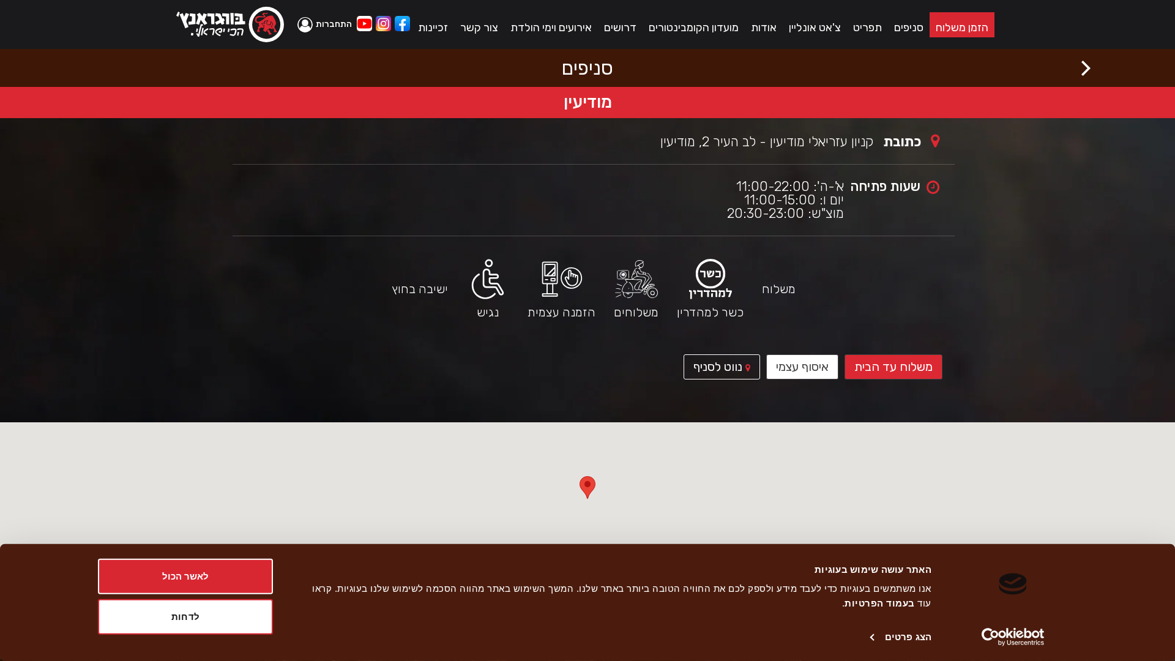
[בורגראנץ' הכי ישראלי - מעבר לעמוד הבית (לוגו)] (230, 24)
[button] (326, 24)
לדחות (185, 616)
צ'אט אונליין (815, 27)
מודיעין (588, 102)
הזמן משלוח (962, 27)
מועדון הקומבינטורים (694, 27)
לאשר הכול (185, 576)
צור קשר (479, 27)
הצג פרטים (908, 637)
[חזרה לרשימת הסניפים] (1085, 68)
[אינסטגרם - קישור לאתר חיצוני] (383, 25)
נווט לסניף (714, 369)
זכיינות (433, 27)
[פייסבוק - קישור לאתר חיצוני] (402, 25)
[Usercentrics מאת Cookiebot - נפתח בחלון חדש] (1013, 637)
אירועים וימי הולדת (551, 27)
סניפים (908, 27)
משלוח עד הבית (893, 366)
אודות (764, 27)
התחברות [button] (334, 24)
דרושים (620, 27)
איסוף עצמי (802, 366)
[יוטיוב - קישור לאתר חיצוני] (364, 25)
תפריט (867, 27)
